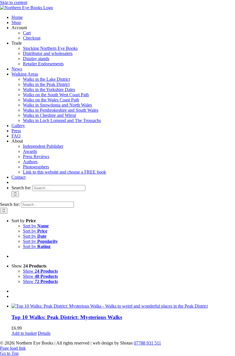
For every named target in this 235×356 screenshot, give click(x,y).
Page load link (13, 348)
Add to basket (24, 333)
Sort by (36, 225)
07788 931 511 (147, 343)
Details (44, 333)
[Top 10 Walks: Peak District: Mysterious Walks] (123, 306)
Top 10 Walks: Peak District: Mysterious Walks (66, 317)
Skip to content (13, 2)
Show (40, 271)
